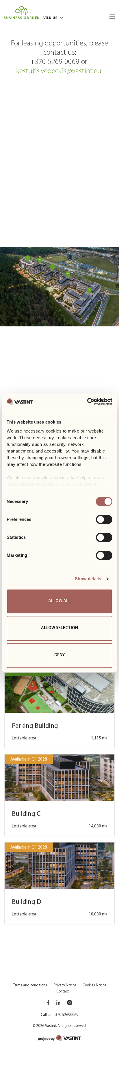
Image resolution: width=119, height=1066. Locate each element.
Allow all (59, 601)
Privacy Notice (65, 985)
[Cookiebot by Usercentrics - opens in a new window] (87, 401)
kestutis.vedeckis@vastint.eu (59, 71)
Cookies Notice (94, 985)
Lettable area (24, 738)
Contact (62, 991)
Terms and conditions (30, 985)
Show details (88, 578)
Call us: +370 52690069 (59, 1015)
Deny (59, 655)
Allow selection (59, 628)
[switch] (104, 519)
